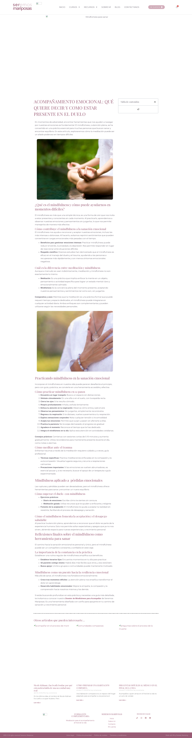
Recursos (89, 7)
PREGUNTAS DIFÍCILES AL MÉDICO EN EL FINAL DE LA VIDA (138, 686)
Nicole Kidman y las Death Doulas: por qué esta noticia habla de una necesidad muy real (53, 688)
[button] (155, 102)
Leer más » (37, 702)
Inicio (62, 7)
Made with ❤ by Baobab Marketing (177, 735)
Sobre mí (106, 7)
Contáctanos (131, 7)
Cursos (73, 7)
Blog (117, 7)
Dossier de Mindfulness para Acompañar (83, 598)
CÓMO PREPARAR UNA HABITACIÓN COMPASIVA (92, 686)
